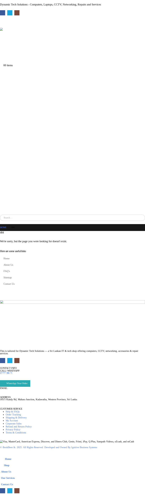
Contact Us (9, 283)
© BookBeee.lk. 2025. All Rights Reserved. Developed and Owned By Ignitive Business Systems (48, 447)
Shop (6, 465)
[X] (9, 12)
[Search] (40, 218)
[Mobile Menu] (2, 23)
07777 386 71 (6, 373)
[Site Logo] (31, 41)
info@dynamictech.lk (11, 390)
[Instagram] (16, 12)
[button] (2, 453)
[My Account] (1, 58)
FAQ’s (7, 271)
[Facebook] (2, 12)
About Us (8, 264)
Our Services (8, 478)
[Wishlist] (1, 62)
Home (7, 258)
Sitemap (8, 277)
